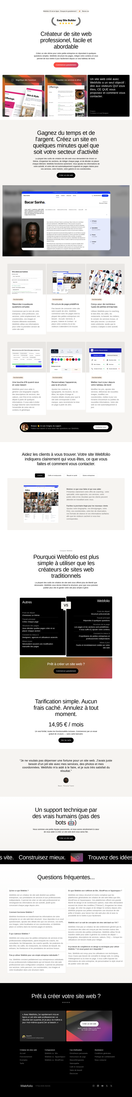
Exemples (23, 1060)
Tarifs (22, 1063)
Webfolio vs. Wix (51, 1053)
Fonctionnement (26, 1057)
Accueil (22, 1053)
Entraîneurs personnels (79, 1053)
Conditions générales (103, 1053)
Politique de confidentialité (105, 1057)
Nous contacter (100, 1060)
